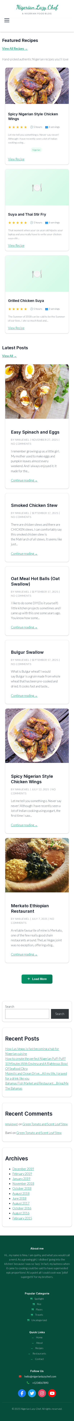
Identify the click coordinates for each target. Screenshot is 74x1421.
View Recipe (16, 159)
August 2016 (20, 1213)
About (39, 1342)
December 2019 (23, 1169)
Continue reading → (24, 480)
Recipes (39, 1348)
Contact (39, 1358)
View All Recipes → (15, 48)
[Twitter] (32, 1393)
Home (39, 1337)
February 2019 (22, 1174)
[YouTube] (52, 1393)
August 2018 (20, 1193)
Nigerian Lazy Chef (37, 7)
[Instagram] (42, 1393)
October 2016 (21, 1208)
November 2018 (23, 1183)
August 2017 (20, 1203)
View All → (9, 356)
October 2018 (21, 1188)
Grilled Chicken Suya (26, 300)
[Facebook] (22, 1393)
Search (9, 1006)
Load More (39, 979)
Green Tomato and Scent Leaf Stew (45, 1124)
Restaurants (39, 1353)
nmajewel (11, 1124)
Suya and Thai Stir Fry (27, 214)
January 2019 (21, 1179)
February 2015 (22, 1218)
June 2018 (19, 1198)
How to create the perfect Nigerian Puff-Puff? (35, 1058)
